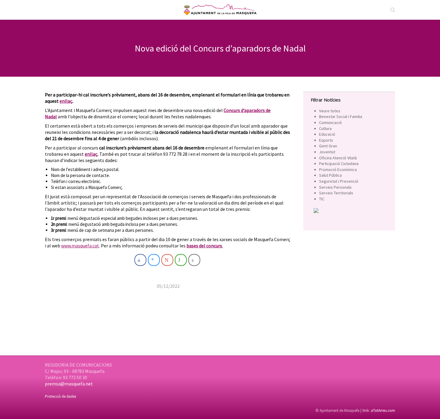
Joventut (327, 152)
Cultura (325, 128)
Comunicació (330, 122)
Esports (326, 140)
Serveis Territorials (336, 193)
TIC (321, 199)
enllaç (66, 101)
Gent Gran (328, 146)
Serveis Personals (335, 187)
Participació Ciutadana (339, 163)
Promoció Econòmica (338, 169)
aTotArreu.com (383, 410)
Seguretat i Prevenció (338, 181)
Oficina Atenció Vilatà (338, 158)
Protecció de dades (60, 396)
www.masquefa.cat (80, 246)
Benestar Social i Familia (340, 116)
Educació (327, 134)
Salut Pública (330, 175)
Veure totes (329, 111)
